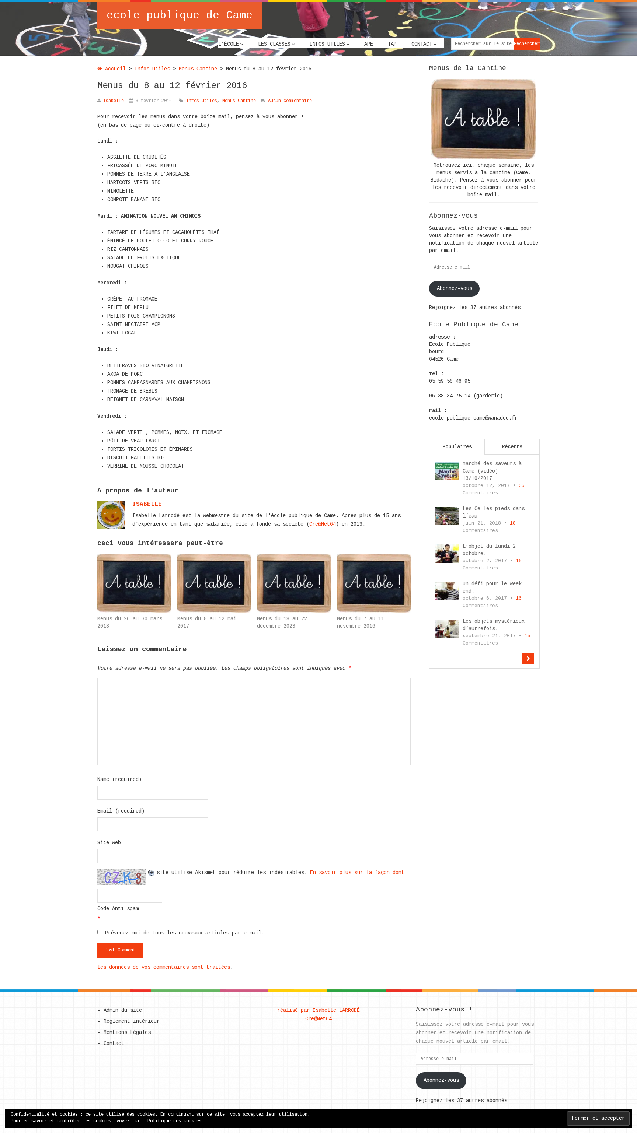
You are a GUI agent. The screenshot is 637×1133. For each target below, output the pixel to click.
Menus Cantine (198, 69)
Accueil (114, 69)
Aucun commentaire (290, 101)
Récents (512, 447)
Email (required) (121, 811)
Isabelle (113, 101)
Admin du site (123, 1010)
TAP (392, 44)
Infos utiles (327, 44)
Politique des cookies (174, 1121)
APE (368, 44)
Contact (421, 44)
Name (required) (119, 779)
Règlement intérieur (132, 1021)
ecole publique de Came (180, 15)
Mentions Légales (127, 1032)
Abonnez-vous (454, 288)
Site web (109, 843)
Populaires (457, 447)
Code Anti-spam (118, 909)
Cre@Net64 (322, 524)
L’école (228, 44)
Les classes (274, 44)
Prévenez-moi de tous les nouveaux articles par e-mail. (184, 933)
